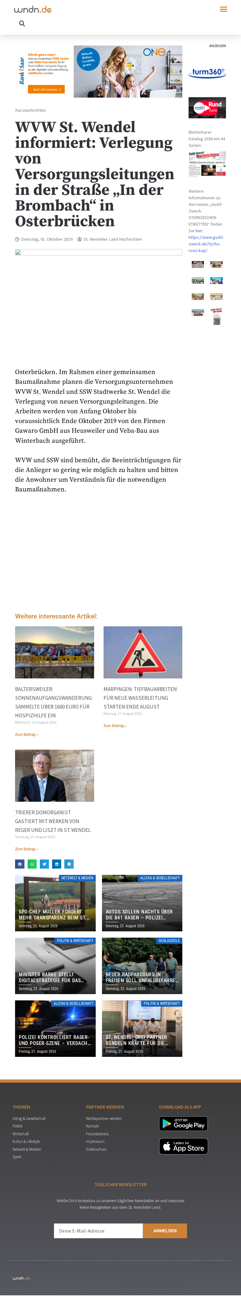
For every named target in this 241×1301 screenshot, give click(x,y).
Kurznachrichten (30, 110)
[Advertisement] (98, 555)
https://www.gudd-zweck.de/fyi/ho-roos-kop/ (206, 243)
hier (199, 230)
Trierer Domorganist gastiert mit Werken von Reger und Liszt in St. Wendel (53, 821)
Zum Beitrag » (26, 734)
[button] (224, 9)
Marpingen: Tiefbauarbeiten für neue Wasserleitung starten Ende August (140, 698)
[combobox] (67, 23)
